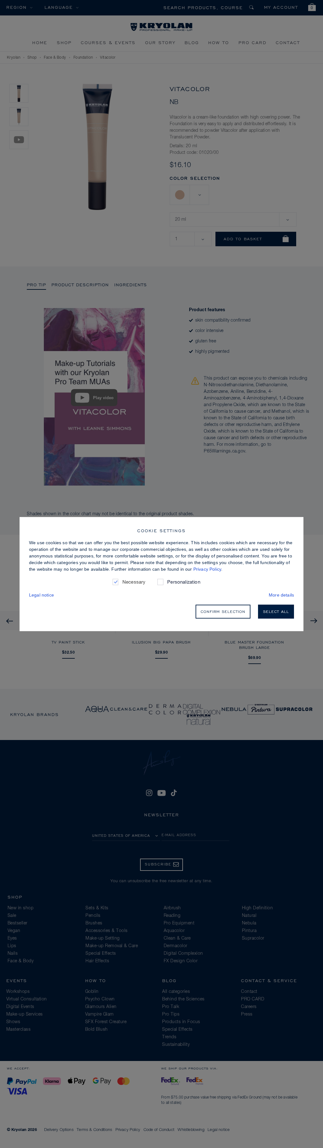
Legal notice (41, 594)
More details (281, 594)
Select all (276, 611)
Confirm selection (223, 611)
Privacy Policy (207, 568)
